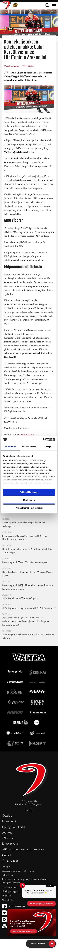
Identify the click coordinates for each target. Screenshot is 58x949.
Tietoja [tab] (47, 447)
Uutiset (6, 855)
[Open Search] (47, 5)
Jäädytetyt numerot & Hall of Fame (18, 870)
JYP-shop (8, 838)
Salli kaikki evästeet (29, 492)
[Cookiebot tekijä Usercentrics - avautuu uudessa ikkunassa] (43, 439)
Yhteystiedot (10, 860)
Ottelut (7, 815)
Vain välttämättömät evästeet (29, 508)
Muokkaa (27, 500)
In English (6, 866)
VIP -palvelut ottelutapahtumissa (23, 849)
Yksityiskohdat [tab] (29, 447)
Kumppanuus (10, 843)
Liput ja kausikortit (13, 826)
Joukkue (7, 832)
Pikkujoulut (9, 821)
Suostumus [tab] (10, 447)
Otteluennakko (11, 66)
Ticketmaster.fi (26, 434)
